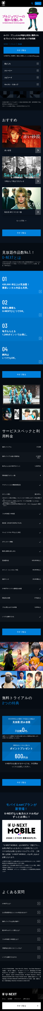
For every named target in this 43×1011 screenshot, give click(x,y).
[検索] (32, 3)
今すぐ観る (21, 50)
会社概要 (10, 998)
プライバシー (17, 998)
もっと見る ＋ (21, 220)
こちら (37, 56)
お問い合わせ (26, 998)
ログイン (38, 3)
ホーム (4, 998)
